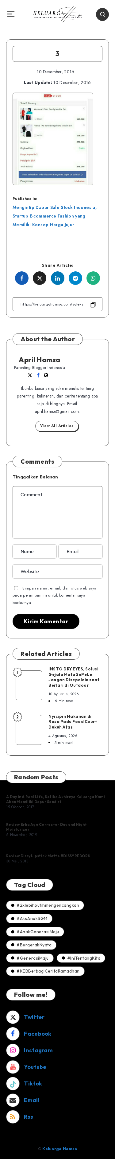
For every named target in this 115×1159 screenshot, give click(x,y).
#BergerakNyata (34, 945)
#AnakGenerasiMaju (38, 931)
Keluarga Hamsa (59, 1149)
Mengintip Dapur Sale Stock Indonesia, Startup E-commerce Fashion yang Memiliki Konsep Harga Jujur (55, 216)
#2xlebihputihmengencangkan (48, 905)
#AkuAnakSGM (32, 918)
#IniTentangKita (84, 958)
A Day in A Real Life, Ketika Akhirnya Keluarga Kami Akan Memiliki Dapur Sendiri (55, 799)
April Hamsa (39, 359)
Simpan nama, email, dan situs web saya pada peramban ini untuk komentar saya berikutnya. (55, 595)
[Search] (102, 14)
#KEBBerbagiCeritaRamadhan (48, 971)
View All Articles (57, 426)
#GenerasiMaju (33, 958)
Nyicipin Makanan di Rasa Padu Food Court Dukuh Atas (72, 721)
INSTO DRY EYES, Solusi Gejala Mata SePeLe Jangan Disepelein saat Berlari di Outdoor (73, 677)
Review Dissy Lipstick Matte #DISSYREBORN (48, 855)
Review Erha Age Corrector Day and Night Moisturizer (46, 827)
